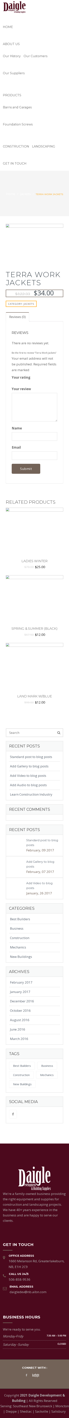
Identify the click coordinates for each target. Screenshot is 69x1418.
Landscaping (43, 146)
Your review (22, 389)
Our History (12, 56)
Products (12, 95)
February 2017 (21, 982)
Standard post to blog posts (31, 757)
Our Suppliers (14, 73)
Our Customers (35, 56)
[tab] (17, 316)
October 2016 (20, 1010)
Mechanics (18, 947)
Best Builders (20, 919)
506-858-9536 (19, 1279)
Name (17, 428)
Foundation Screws (18, 124)
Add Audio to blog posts (28, 785)
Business (16, 928)
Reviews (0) (17, 317)
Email (17, 447)
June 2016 (17, 1029)
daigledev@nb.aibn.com (28, 1292)
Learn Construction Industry (31, 794)
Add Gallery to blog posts (29, 766)
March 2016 (19, 1039)
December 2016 (22, 1001)
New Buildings (21, 956)
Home (8, 27)
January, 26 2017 (39, 893)
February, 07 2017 (40, 871)
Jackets (25, 194)
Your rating (21, 377)
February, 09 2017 (40, 850)
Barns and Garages (17, 107)
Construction (16, 146)
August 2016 (19, 1020)
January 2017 (20, 992)
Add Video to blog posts (28, 775)
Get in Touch (14, 163)
